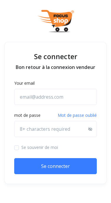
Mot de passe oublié (77, 115)
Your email (24, 83)
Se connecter (55, 166)
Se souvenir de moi (39, 147)
